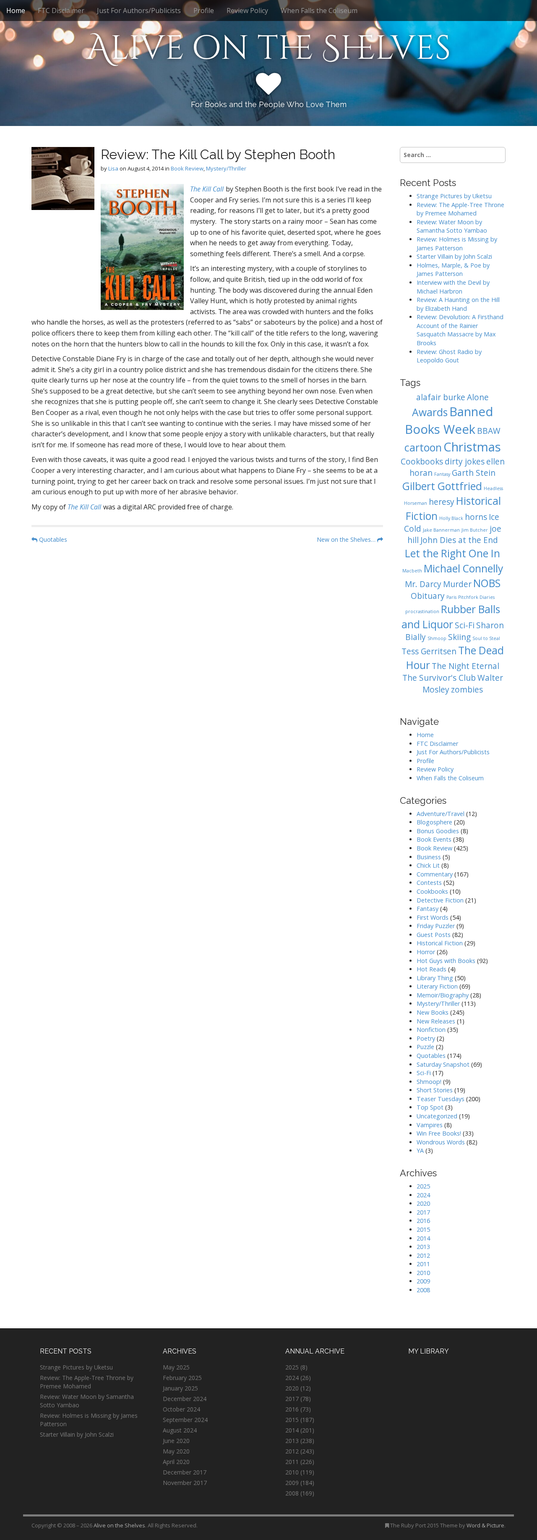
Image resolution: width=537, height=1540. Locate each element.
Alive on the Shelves (268, 48)
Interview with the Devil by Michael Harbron (453, 286)
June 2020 (176, 1441)
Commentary (435, 874)
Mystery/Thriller (226, 168)
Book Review (187, 168)
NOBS (487, 583)
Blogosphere (434, 822)
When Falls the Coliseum (319, 10)
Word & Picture (485, 1525)
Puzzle (425, 1047)
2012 (423, 1255)
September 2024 (185, 1420)
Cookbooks (422, 461)
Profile (203, 10)
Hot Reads (431, 969)
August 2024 (180, 1430)
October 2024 (181, 1409)
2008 (423, 1290)
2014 (423, 1238)
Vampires (430, 1125)
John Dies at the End (459, 540)
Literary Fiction (437, 986)
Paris (451, 597)
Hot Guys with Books (446, 961)
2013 (423, 1247)
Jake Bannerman (441, 530)
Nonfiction (431, 1030)
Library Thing (435, 978)
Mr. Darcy (423, 584)
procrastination (422, 611)
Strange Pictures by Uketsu (454, 196)
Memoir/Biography (443, 995)
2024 (423, 1195)
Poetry (426, 1038)
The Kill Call (207, 189)
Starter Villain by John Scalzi (454, 256)
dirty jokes (465, 461)
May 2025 (176, 1367)
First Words (432, 917)
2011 (423, 1264)
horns (476, 517)
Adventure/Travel (440, 814)
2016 (423, 1221)
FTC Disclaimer (61, 10)
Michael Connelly (463, 568)
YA (420, 1150)
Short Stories (435, 1090)
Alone (478, 397)
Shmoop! (429, 1082)
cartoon (423, 447)
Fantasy (442, 474)
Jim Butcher (474, 530)
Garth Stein (473, 472)
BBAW (489, 430)
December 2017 (184, 1472)
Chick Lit (428, 865)
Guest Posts (434, 935)
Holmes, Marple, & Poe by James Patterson (453, 269)
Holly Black (451, 518)
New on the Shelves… (347, 539)
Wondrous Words (441, 1142)
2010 (423, 1273)
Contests (429, 883)
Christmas (472, 446)
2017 (423, 1212)
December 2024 (184, 1399)
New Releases (436, 1021)
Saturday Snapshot (443, 1064)
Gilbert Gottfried (442, 486)
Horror (426, 952)
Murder (457, 584)
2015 (423, 1229)
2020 (423, 1203)
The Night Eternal (465, 666)
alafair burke (440, 397)
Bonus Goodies (438, 831)
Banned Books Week (449, 420)
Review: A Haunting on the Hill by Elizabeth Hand (458, 304)
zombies (467, 689)
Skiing (459, 637)
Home (15, 10)
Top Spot (430, 1107)
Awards (430, 412)
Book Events (434, 839)
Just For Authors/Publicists (139, 10)
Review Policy (247, 10)
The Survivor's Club (439, 677)
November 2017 (185, 1483)
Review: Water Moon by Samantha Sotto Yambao (453, 226)
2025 (423, 1186)
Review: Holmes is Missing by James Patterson (457, 243)
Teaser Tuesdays (440, 1099)
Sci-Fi (464, 625)
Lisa (113, 168)
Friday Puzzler (436, 926)
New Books (432, 1012)
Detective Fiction (440, 900)
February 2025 (182, 1378)
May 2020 (176, 1451)
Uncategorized (437, 1116)
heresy (441, 501)
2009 (423, 1281)
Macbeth (412, 571)
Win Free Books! (439, 1133)
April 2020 (176, 1462)
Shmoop (437, 638)
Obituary (428, 595)
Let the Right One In (452, 553)
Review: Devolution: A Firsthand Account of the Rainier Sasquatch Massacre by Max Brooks (460, 330)
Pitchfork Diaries (476, 597)
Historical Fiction (440, 943)
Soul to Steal (486, 638)
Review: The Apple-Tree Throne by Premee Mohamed (460, 209)
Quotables (52, 539)
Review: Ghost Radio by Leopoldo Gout (449, 356)
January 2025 (180, 1388)
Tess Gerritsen (428, 651)
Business (429, 857)
